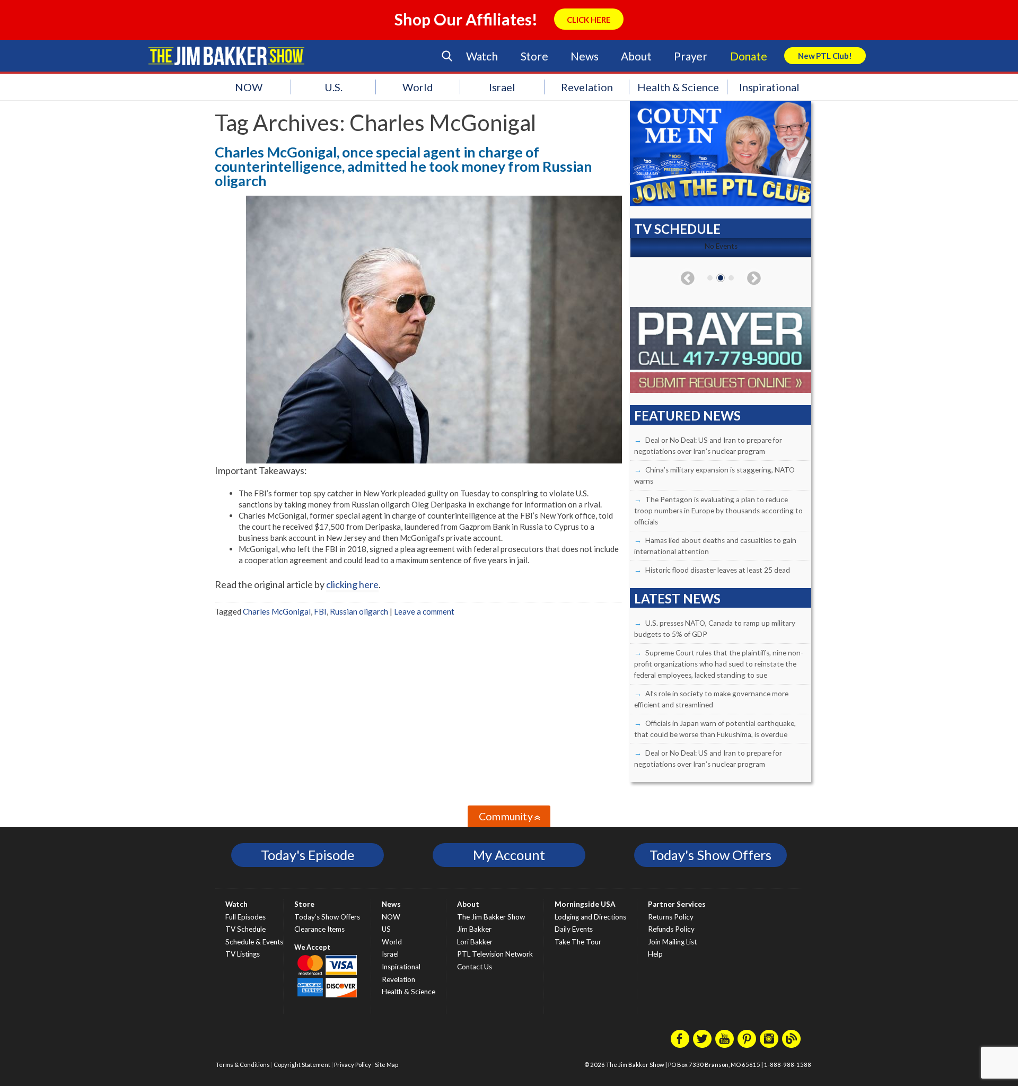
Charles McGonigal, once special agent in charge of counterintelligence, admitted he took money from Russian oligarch (403, 166)
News (584, 56)
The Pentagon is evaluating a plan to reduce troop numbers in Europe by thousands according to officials (718, 510)
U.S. (333, 87)
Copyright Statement (302, 1064)
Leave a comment (424, 611)
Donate (748, 56)
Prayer (690, 56)
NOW (248, 87)
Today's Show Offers (710, 855)
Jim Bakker (226, 56)
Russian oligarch (359, 611)
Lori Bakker (475, 942)
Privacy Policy (352, 1064)
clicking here (352, 584)
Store (534, 56)
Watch (482, 56)
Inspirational (769, 87)
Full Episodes (245, 917)
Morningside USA (585, 904)
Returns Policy (671, 917)
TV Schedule (245, 929)
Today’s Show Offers (327, 917)
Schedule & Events (254, 942)
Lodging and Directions (590, 917)
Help (655, 954)
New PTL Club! (825, 55)
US (386, 929)
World (417, 87)
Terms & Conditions (243, 1064)
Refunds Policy (671, 929)
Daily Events (574, 929)
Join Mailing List (672, 942)
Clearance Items (319, 929)
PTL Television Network (495, 954)
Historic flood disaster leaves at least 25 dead (717, 570)
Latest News (677, 598)
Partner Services (677, 904)
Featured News (687, 415)
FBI (320, 611)
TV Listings (242, 954)
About (636, 56)
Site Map (386, 1064)
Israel (502, 87)
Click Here (589, 19)
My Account (509, 855)
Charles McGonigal (277, 611)
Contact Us (474, 966)
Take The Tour (578, 942)
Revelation (587, 87)
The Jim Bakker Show (491, 917)
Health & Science (678, 87)
